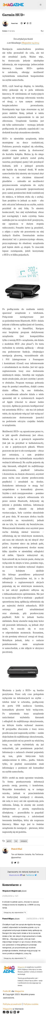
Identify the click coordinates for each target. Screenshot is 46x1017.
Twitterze (30, 875)
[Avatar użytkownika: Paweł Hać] (5, 850)
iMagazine (21, 967)
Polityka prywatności (12, 1004)
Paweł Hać (14, 23)
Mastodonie (14, 875)
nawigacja (24, 841)
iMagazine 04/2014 (30, 42)
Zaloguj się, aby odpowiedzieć (14, 912)
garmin (9, 841)
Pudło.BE (7, 991)
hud (16, 841)
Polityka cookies (30, 1004)
